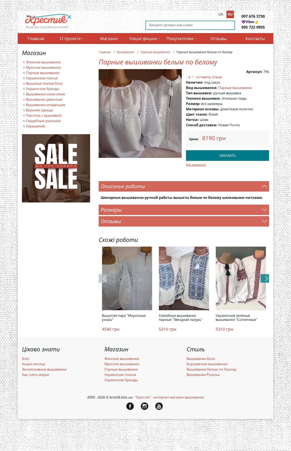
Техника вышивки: (203, 98)
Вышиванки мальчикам (45, 94)
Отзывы (218, 38)
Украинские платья (42, 78)
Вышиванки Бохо (201, 358)
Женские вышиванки (43, 62)
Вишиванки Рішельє (203, 374)
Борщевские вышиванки (207, 364)
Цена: (194, 139)
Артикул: (254, 71)
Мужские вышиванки (43, 67)
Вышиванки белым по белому (211, 369)
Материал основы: (202, 109)
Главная (36, 38)
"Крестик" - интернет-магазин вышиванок (169, 397)
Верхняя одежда (39, 110)
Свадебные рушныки (43, 120)
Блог (26, 358)
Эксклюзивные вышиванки (44, 369)
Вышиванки (125, 52)
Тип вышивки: (199, 93)
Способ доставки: (201, 125)
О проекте (70, 38)
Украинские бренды (42, 88)
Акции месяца (33, 364)
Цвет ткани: (197, 114)
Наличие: (194, 82)
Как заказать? (196, 165)
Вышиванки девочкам (44, 99)
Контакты (255, 38)
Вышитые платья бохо (44, 83)
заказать (227, 155)
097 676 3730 (253, 16)
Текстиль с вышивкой (44, 115)
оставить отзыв (209, 77)
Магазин (109, 38)
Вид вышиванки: (202, 87)
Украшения (35, 126)
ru (230, 14)
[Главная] (48, 28)
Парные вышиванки (42, 72)
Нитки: (192, 119)
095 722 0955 (253, 27)
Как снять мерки (35, 374)
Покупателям (179, 38)
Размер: (193, 103)
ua (220, 14)
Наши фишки (143, 38)
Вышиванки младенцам (45, 104)
